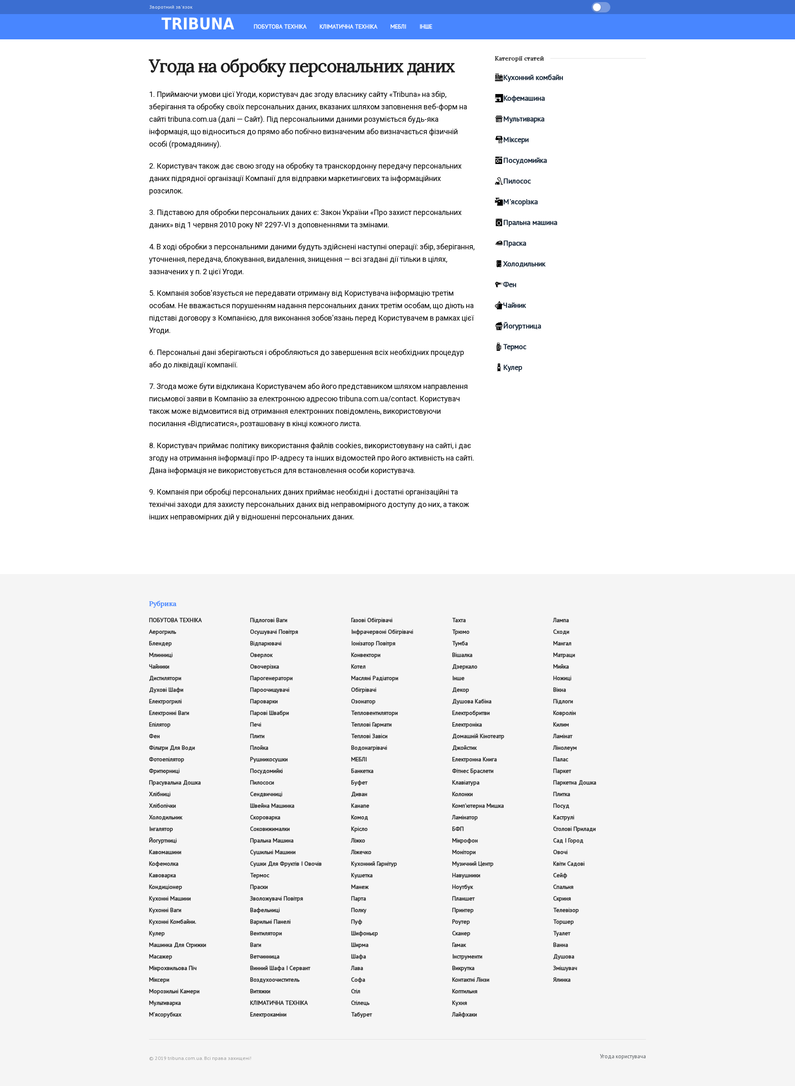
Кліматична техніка (348, 26)
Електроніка (467, 724)
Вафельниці (265, 910)
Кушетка (362, 875)
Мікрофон (465, 840)
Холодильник (524, 263)
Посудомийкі (266, 771)
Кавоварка (162, 875)
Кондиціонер (165, 887)
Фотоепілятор (166, 759)
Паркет (562, 771)
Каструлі (563, 817)
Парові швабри (269, 713)
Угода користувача (623, 1056)
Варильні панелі (270, 921)
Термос (514, 346)
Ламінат (562, 736)
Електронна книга (474, 759)
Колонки (462, 794)
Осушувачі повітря (274, 631)
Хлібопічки (162, 805)
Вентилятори (266, 933)
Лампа (561, 620)
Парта (358, 898)
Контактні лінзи (470, 979)
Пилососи (262, 782)
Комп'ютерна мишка (478, 805)
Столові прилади (574, 829)
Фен (509, 284)
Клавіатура (465, 782)
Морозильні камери (174, 991)
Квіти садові (569, 863)
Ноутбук (462, 887)
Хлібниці (160, 794)
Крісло (359, 829)
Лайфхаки (464, 1014)
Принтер (463, 910)
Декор (460, 689)
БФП (458, 829)
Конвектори (366, 655)
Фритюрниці (164, 771)
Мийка (561, 666)
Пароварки (264, 701)
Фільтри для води (172, 747)
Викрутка (463, 968)
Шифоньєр (364, 933)
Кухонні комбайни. (172, 921)
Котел (358, 666)
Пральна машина (530, 222)
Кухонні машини (170, 898)
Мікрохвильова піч (173, 968)
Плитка (561, 794)
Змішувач (565, 968)
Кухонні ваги (165, 910)
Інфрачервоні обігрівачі (382, 631)
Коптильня (464, 991)
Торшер (563, 921)
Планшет (463, 898)
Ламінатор (465, 817)
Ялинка (562, 979)
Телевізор (566, 910)
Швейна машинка (272, 805)
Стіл (355, 991)
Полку (358, 910)
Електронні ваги (169, 713)
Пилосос (517, 181)
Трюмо (461, 631)
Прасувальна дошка (175, 782)
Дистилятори (165, 678)
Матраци (564, 655)
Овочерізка (264, 666)
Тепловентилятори (374, 713)
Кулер (512, 367)
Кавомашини (165, 852)
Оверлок (261, 655)
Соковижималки (270, 829)
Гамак (459, 944)
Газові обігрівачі (372, 620)
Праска (514, 243)
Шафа (358, 956)
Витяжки (260, 991)
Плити (257, 736)
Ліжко (358, 840)
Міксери (516, 139)
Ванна (560, 944)
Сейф (560, 875)
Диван (359, 794)
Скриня (562, 898)
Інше (425, 26)
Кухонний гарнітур (374, 863)
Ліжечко (361, 852)
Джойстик (464, 747)
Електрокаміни (268, 1014)
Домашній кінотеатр (478, 736)
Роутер (461, 921)
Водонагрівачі (369, 747)
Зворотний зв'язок (171, 7)
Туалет (561, 933)
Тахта (459, 620)
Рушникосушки (269, 759)
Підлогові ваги (268, 620)
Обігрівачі (363, 689)
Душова (563, 956)
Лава (357, 968)
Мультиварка (523, 118)
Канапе (360, 805)
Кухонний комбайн (533, 77)
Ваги (255, 944)
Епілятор (160, 724)
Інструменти (467, 956)
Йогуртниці (163, 840)
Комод (359, 817)
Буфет (359, 782)
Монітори (464, 852)
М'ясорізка (520, 201)
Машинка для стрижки (177, 944)
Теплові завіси (369, 736)
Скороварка (265, 817)
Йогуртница (522, 326)
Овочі (560, 852)
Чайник (514, 305)
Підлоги (563, 701)
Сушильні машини (273, 852)
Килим (561, 724)
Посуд (561, 805)
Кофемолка (163, 863)
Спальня (563, 887)
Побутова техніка (280, 26)
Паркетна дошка (574, 782)
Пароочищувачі (269, 689)
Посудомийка (525, 160)
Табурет (361, 1014)
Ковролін (564, 713)
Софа (358, 979)
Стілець (360, 1002)
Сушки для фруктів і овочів (286, 863)
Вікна (559, 689)
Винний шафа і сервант (280, 968)
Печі (255, 724)
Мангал (562, 643)
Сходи (561, 631)
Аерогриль (162, 631)
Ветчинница (264, 956)
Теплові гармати (371, 724)
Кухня (459, 1002)
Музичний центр (473, 863)
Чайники (159, 666)
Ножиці (562, 678)
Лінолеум (565, 747)
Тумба (460, 643)
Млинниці (161, 655)
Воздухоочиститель (274, 979)
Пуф (356, 921)
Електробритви (471, 713)
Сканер (461, 933)
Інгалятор (161, 829)
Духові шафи (166, 689)
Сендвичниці (266, 794)
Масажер (160, 956)
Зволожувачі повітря (276, 898)
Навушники (466, 875)
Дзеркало (464, 666)
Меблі (398, 26)
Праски (259, 887)
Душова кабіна (471, 701)
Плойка (259, 747)
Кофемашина (524, 98)
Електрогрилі (165, 701)
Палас (560, 759)
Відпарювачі (266, 643)
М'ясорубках (165, 1014)
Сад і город (568, 840)
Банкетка (362, 771)
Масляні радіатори (374, 678)
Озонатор (363, 701)
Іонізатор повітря (373, 643)
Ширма (360, 944)
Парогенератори (271, 678)
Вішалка (462, 655)
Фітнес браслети (473, 771)
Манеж (360, 887)
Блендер (160, 643)
